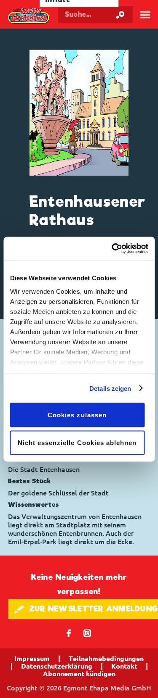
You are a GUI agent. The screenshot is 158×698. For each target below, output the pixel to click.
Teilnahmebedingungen (106, 658)
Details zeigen (110, 388)
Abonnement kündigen (79, 673)
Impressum (32, 658)
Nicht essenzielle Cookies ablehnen (77, 442)
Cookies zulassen (77, 415)
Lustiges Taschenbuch (29, 16)
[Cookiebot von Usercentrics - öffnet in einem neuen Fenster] (112, 248)
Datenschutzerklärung (56, 666)
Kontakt (124, 666)
